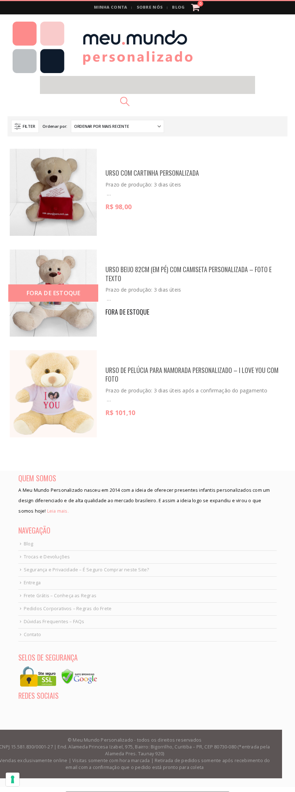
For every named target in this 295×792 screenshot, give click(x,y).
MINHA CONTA (110, 7)
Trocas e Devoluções (47, 557)
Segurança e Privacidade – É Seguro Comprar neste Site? (86, 570)
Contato (32, 634)
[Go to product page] (53, 192)
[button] (147, 85)
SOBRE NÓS (150, 7)
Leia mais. (57, 511)
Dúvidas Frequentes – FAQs (54, 621)
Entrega (32, 583)
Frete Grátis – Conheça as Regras (60, 596)
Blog (28, 544)
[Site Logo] (102, 47)
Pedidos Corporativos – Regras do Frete (68, 609)
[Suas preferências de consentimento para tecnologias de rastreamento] (12, 779)
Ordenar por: (54, 126)
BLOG (178, 7)
